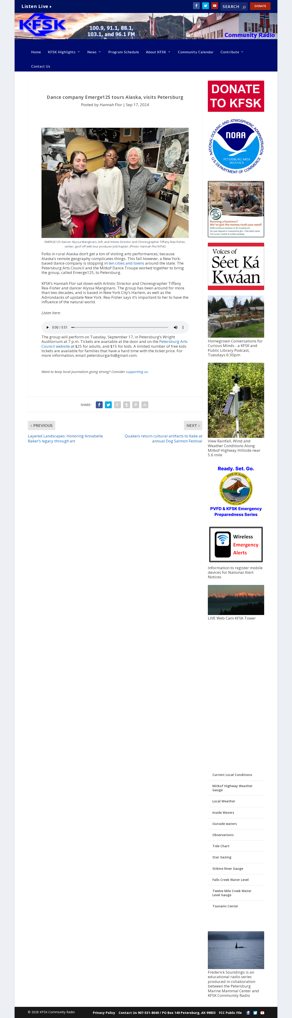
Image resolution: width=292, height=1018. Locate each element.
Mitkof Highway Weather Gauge (232, 788)
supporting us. (137, 371)
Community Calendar (196, 52)
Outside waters (224, 824)
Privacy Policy (104, 1012)
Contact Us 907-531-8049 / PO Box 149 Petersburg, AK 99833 (167, 1012)
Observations (223, 835)
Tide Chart (220, 846)
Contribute (230, 52)
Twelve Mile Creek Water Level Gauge (231, 893)
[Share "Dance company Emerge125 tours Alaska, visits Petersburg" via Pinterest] (135, 404)
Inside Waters (223, 812)
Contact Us (40, 66)
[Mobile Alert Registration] (236, 563)
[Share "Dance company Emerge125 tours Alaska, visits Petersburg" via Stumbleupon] (144, 404)
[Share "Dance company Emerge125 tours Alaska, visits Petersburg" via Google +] (117, 404)
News (92, 52)
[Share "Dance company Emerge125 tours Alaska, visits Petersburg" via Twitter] (108, 404)
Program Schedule (123, 52)
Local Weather (223, 801)
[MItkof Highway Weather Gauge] (236, 436)
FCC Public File (230, 1012)
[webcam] (236, 614)
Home (36, 52)
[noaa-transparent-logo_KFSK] (236, 173)
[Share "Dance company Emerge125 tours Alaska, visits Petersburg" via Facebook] (99, 404)
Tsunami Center (225, 906)
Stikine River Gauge (227, 868)
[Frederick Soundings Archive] (236, 968)
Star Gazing (221, 857)
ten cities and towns (126, 263)
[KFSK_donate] (236, 110)
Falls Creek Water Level (230, 880)
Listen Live (34, 6)
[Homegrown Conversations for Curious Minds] (236, 336)
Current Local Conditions (232, 775)
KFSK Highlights (62, 52)
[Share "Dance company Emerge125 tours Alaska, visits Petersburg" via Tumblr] (126, 404)
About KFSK (156, 52)
